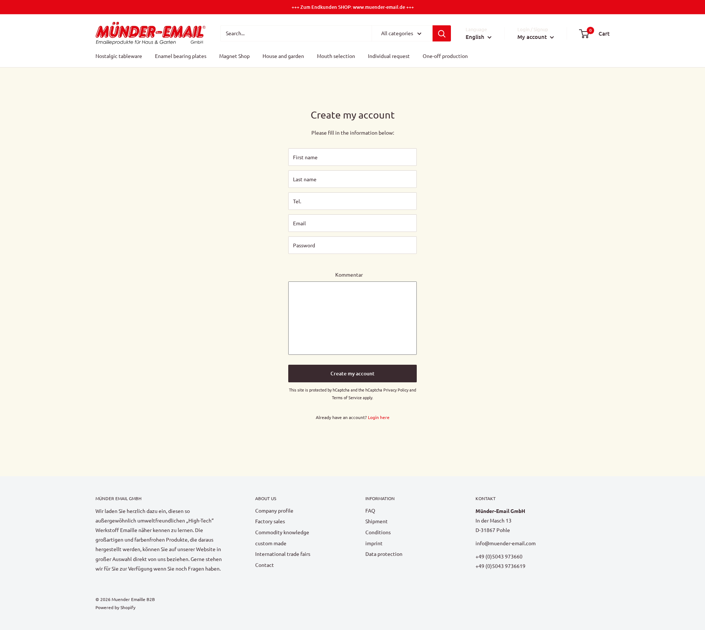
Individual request (389, 56)
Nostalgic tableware (118, 56)
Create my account (352, 373)
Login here (379, 417)
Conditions (378, 532)
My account (532, 36)
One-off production (445, 56)
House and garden (283, 56)
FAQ (370, 510)
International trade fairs (282, 553)
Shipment (376, 521)
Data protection (383, 553)
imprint (374, 543)
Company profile (274, 510)
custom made (270, 543)
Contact (264, 564)
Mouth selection (336, 56)
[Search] (442, 33)
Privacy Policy (395, 390)
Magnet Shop (234, 56)
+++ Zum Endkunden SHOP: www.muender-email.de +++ (353, 7)
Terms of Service (347, 397)
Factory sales (270, 521)
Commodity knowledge (282, 532)
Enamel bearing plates (180, 56)
